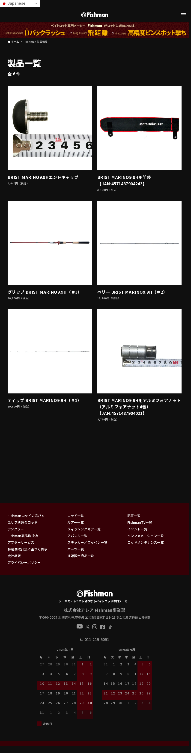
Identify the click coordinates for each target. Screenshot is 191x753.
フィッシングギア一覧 (84, 529)
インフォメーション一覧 (145, 535)
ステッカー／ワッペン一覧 (87, 542)
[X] (87, 627)
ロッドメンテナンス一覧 (145, 542)
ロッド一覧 (75, 515)
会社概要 (14, 555)
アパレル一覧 (77, 535)
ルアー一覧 (75, 522)
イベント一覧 (137, 529)
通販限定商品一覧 (80, 555)
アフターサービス (21, 542)
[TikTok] (110, 626)
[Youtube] (80, 626)
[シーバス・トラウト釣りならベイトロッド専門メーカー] (94, 594)
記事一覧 (134, 515)
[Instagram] (94, 626)
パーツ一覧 (75, 549)
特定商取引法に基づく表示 (28, 549)
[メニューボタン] (183, 14)
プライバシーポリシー (24, 562)
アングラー (16, 529)
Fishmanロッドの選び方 (26, 515)
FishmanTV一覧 (139, 522)
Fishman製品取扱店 (23, 535)
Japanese (16, 3)
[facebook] (102, 627)
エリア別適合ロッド (23, 522)
